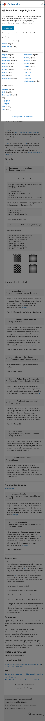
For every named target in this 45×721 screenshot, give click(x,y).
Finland (4, 66)
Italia (4, 75)
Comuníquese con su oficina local (22, 116)
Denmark (5, 57)
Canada (4, 44)
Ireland (4, 72)
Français (28, 78)
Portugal (26, 63)
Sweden (26, 66)
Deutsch (28, 72)
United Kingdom (29, 81)
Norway (26, 57)
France (4, 69)
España (4, 63)
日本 (3, 107)
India (4, 92)
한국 (3, 109)
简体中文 (7, 101)
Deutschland (6, 60)
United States (6, 47)
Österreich (27, 60)
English (27, 75)
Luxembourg (6, 78)
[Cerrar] (41, 4)
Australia (5, 89)
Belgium (5, 55)
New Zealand (6, 95)
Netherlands (28, 55)
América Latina (7, 41)
